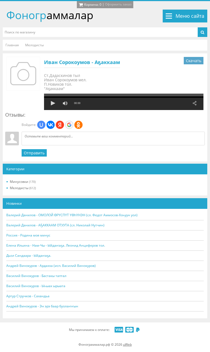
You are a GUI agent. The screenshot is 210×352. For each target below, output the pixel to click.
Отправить (34, 152)
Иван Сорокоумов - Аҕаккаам (82, 62)
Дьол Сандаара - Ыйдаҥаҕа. (28, 255)
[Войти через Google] (69, 125)
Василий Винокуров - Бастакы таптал (36, 276)
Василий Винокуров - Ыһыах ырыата (35, 286)
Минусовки (23, 181)
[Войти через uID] (41, 125)
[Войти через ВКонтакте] (50, 125)
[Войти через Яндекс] (60, 125)
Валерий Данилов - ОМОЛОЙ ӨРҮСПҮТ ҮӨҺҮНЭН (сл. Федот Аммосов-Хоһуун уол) (72, 215)
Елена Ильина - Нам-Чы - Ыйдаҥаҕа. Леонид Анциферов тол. (55, 245)
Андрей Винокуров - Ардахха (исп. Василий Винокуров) (51, 266)
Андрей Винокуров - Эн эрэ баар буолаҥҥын (42, 306)
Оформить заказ (118, 4)
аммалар (50, 14)
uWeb (127, 344)
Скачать (193, 60)
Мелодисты (23, 188)
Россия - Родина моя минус (28, 235)
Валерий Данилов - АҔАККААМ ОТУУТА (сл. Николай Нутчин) (55, 225)
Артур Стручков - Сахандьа (27, 296)
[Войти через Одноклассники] (78, 125)
